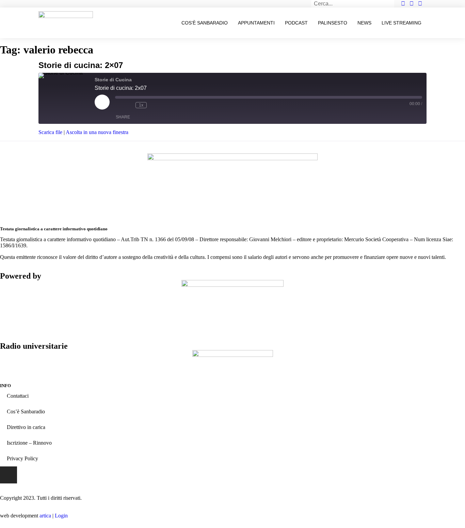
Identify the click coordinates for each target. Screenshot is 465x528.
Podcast (296, 23)
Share (123, 117)
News (364, 23)
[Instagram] (8, 474)
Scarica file (50, 132)
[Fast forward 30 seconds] (153, 105)
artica (45, 515)
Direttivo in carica (26, 427)
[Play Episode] (102, 102)
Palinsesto (332, 23)
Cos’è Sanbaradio (204, 23)
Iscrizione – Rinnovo (29, 443)
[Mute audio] (118, 105)
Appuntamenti (256, 23)
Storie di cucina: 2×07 (80, 65)
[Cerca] (390, 3)
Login (61, 515)
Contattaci (18, 396)
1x (141, 105)
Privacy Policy (22, 458)
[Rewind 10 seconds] (128, 105)
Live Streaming (401, 23)
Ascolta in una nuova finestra (97, 132)
